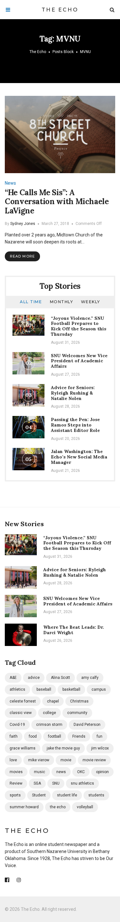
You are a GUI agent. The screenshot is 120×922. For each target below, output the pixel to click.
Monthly (61, 301)
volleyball (85, 807)
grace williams (23, 748)
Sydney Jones (22, 223)
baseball (43, 689)
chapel (53, 701)
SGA (37, 783)
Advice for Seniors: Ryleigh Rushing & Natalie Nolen (73, 393)
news (61, 772)
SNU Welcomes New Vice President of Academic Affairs (79, 361)
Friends (78, 736)
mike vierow (38, 760)
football (54, 736)
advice (34, 677)
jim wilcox (100, 748)
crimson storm (49, 724)
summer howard (24, 807)
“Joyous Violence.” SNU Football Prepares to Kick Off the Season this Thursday (78, 326)
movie (65, 760)
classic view (21, 713)
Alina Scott (60, 677)
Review (16, 783)
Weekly (90, 301)
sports (15, 795)
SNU (56, 783)
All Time (31, 301)
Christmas (79, 701)
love (13, 760)
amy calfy (90, 677)
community (77, 713)
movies (16, 772)
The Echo (60, 10)
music (39, 772)
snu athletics (82, 783)
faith (14, 736)
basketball (71, 689)
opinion (102, 772)
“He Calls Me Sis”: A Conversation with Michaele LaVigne (57, 202)
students (96, 795)
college (49, 713)
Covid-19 (17, 724)
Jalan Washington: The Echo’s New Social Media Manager (79, 457)
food (33, 736)
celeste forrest (23, 701)
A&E (13, 677)
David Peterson (87, 724)
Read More (22, 256)
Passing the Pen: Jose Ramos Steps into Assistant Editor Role (75, 425)
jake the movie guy (63, 748)
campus (99, 689)
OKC (81, 772)
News (10, 183)
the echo (58, 807)
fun (99, 736)
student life (67, 795)
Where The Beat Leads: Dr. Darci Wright (73, 629)
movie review (94, 760)
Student (39, 795)
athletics (17, 689)
